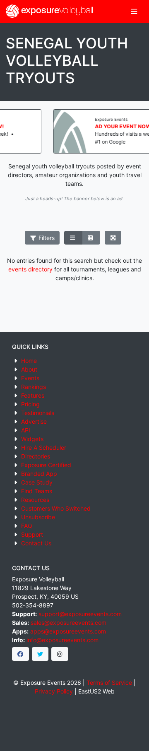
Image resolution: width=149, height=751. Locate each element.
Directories (35, 456)
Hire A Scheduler (43, 447)
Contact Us (36, 543)
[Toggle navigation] (134, 11)
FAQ (26, 525)
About (29, 369)
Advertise (34, 421)
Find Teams (36, 490)
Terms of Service (109, 682)
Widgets (32, 438)
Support (32, 534)
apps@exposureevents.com (68, 631)
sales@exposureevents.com (68, 622)
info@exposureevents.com (62, 639)
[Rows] (73, 238)
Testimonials (37, 412)
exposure (56, 11)
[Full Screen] (113, 238)
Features (32, 395)
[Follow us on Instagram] (59, 654)
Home (29, 360)
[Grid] (91, 238)
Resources (35, 499)
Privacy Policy (54, 691)
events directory (30, 269)
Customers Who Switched (56, 508)
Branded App (39, 473)
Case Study (37, 482)
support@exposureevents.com (80, 613)
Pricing (30, 404)
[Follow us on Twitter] (40, 654)
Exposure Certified (46, 464)
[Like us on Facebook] (20, 654)
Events (30, 377)
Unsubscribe (38, 517)
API (25, 430)
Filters (46, 237)
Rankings (33, 386)
